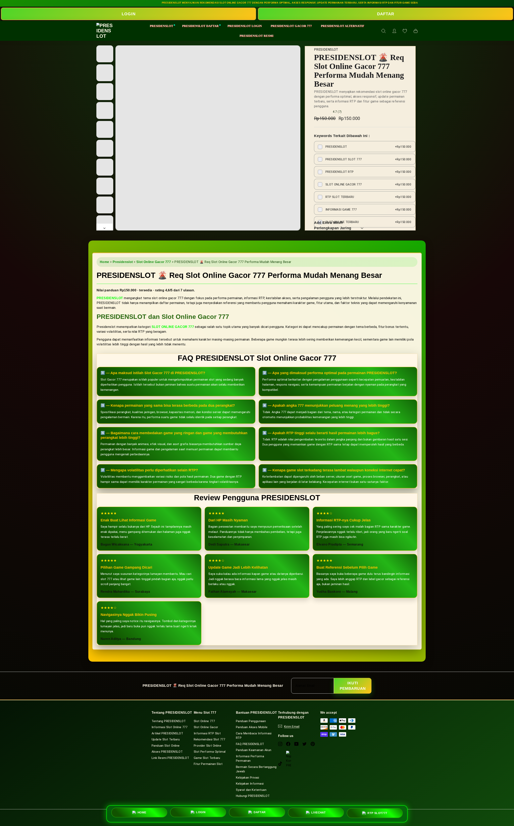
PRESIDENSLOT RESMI (256, 35)
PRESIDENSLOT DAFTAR (200, 26)
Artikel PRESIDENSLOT (167, 733)
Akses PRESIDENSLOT (167, 751)
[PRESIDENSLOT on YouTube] (296, 743)
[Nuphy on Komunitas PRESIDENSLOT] (288, 753)
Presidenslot (123, 262)
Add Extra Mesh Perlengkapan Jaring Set (332, 228)
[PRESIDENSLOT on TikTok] (280, 763)
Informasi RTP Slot (207, 733)
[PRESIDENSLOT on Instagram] (280, 743)
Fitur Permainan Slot (208, 764)
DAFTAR (385, 14)
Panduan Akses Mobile (251, 727)
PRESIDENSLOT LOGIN (244, 26)
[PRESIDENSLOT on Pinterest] (313, 743)
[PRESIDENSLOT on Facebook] (288, 743)
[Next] (104, 227)
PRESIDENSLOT (161, 26)
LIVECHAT (318, 812)
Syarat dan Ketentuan (251, 790)
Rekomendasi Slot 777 (209, 739)
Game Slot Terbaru (207, 758)
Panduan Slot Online (166, 745)
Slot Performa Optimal (209, 751)
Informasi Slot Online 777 (169, 727)
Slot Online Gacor (206, 727)
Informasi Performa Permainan (250, 758)
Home (104, 262)
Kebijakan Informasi (250, 783)
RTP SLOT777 (377, 812)
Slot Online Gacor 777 (153, 262)
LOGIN (129, 14)
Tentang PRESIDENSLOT (169, 721)
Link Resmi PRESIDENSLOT (170, 758)
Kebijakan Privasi (247, 777)
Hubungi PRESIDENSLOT (253, 796)
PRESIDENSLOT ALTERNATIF (342, 26)
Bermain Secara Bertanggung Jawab (256, 769)
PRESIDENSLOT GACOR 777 (291, 26)
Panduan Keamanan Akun (253, 750)
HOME (142, 813)
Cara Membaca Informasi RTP (254, 736)
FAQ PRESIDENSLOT (250, 744)
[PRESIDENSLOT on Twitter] (304, 743)
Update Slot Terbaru (166, 739)
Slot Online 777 (204, 721)
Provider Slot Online (207, 745)
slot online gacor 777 (173, 327)
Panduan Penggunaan (251, 721)
